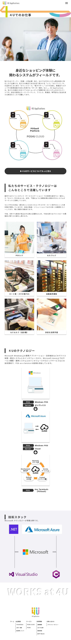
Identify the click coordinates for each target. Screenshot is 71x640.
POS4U (29, 627)
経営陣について (20, 630)
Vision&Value (19, 624)
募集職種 (40, 624)
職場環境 (40, 630)
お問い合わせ (50, 621)
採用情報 (39, 621)
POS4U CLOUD (31, 624)
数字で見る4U (41, 634)
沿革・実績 (19, 627)
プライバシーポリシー (53, 624)
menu (66, 3)
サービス (28, 621)
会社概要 (18, 621)
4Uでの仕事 (40, 627)
